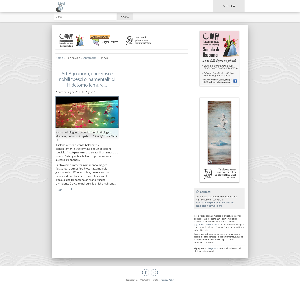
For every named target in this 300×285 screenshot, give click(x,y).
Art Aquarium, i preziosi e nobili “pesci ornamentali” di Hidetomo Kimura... (87, 79)
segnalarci (214, 248)
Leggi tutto (62, 189)
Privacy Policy (167, 279)
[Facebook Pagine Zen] (145, 272)
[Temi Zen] (60, 6)
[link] (72, 40)
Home (59, 58)
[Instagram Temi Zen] (154, 272)
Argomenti (89, 58)
